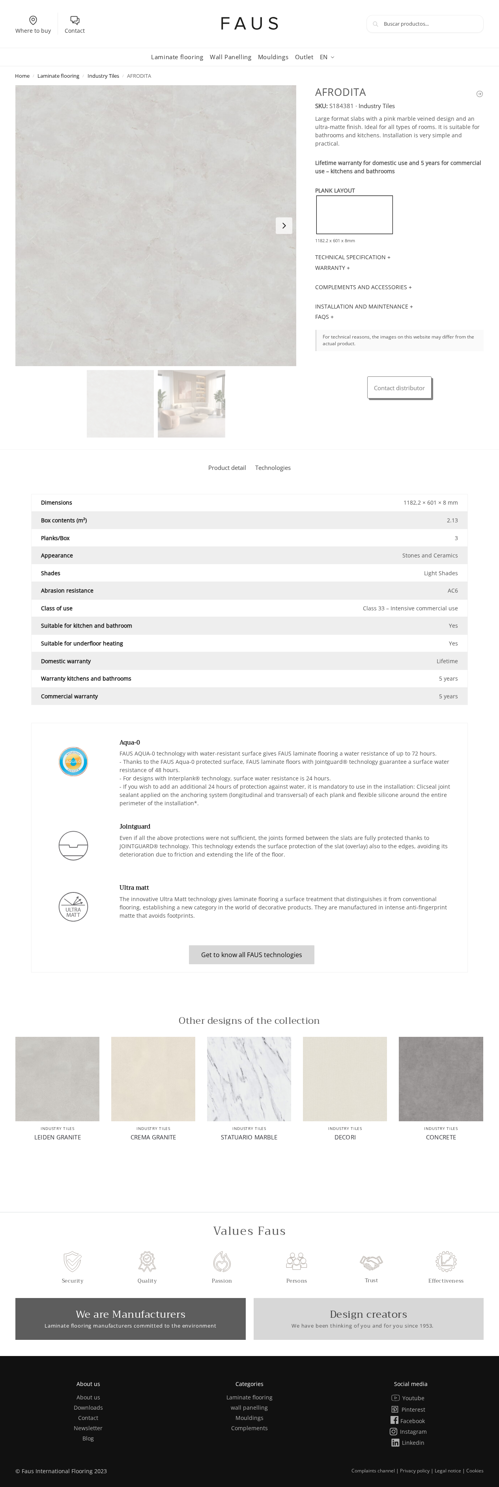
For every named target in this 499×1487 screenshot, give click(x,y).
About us (88, 1397)
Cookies (475, 1470)
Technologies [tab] (273, 467)
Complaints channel (373, 1470)
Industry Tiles (103, 75)
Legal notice (448, 1470)
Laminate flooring (58, 75)
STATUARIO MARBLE (249, 1137)
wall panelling (249, 1407)
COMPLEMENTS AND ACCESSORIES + (363, 287)
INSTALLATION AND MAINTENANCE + (364, 306)
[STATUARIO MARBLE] (249, 1079)
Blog (88, 1438)
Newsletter (88, 1428)
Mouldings (249, 1418)
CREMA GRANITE (153, 1137)
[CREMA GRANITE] (153, 1079)
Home (22, 75)
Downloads (88, 1407)
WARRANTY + (332, 267)
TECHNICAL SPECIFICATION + (353, 257)
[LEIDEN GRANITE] (57, 1079)
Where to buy (33, 30)
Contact (75, 30)
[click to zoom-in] (155, 225)
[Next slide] (284, 225)
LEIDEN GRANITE (57, 1137)
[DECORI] (345, 1079)
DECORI (345, 1137)
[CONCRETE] (441, 1079)
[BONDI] (480, 94)
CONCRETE (441, 1137)
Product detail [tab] (227, 467)
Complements (249, 1428)
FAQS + (324, 316)
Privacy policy (415, 1470)
